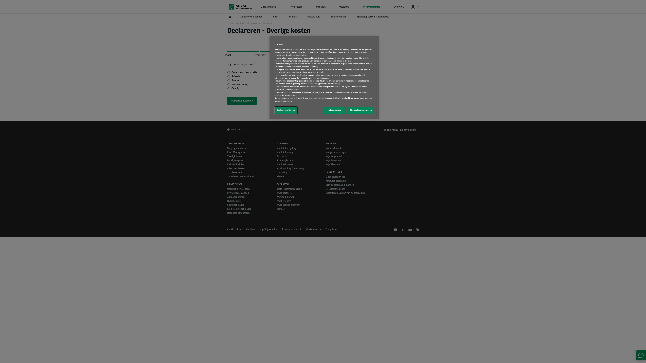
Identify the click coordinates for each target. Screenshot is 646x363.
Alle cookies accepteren (361, 110)
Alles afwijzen (335, 110)
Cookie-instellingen (286, 110)
